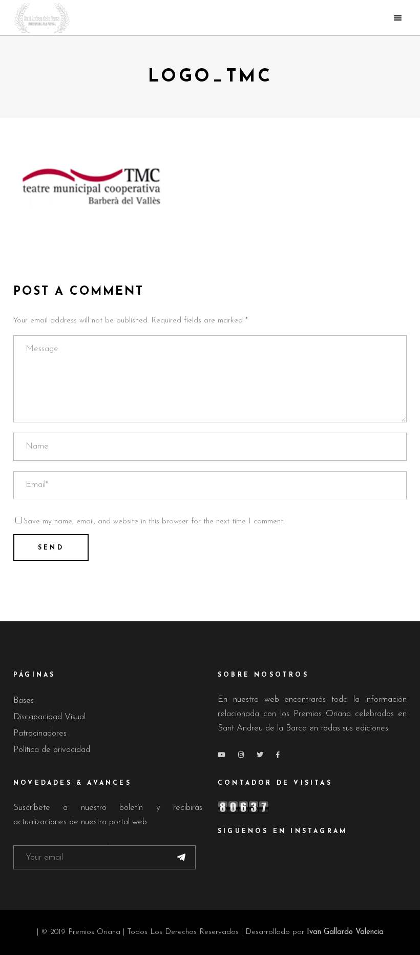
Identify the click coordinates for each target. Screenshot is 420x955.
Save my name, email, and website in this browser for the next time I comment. (154, 521)
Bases (23, 700)
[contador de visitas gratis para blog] (312, 807)
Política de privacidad (51, 749)
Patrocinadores (40, 733)
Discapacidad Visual (49, 717)
